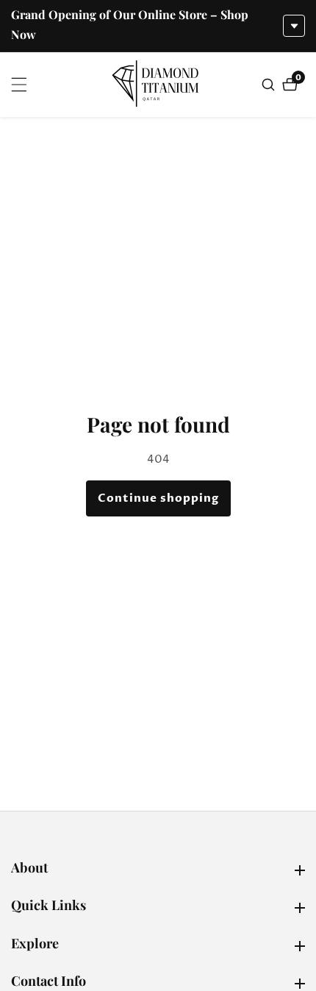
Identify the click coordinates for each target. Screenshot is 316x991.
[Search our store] (270, 84)
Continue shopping (158, 498)
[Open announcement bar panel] (294, 26)
